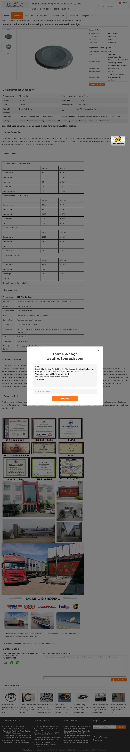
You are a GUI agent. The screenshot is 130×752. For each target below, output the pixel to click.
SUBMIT (65, 398)
